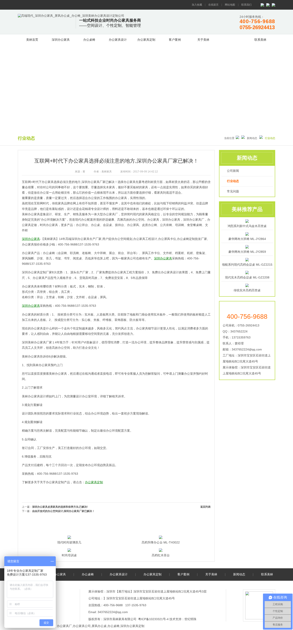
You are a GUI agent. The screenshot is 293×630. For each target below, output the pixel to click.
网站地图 (230, 4)
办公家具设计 (118, 39)
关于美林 (203, 39)
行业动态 (233, 181)
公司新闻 (233, 170)
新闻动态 (232, 39)
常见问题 (233, 191)
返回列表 (205, 506)
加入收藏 (197, 4)
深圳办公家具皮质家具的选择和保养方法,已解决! (60, 506)
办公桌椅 (89, 39)
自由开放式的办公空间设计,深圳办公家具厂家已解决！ (63, 511)
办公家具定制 (146, 39)
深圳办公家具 (61, 39)
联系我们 (246, 4)
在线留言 (213, 4)
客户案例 (175, 39)
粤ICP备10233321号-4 (153, 619)
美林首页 (32, 39)
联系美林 (260, 39)
